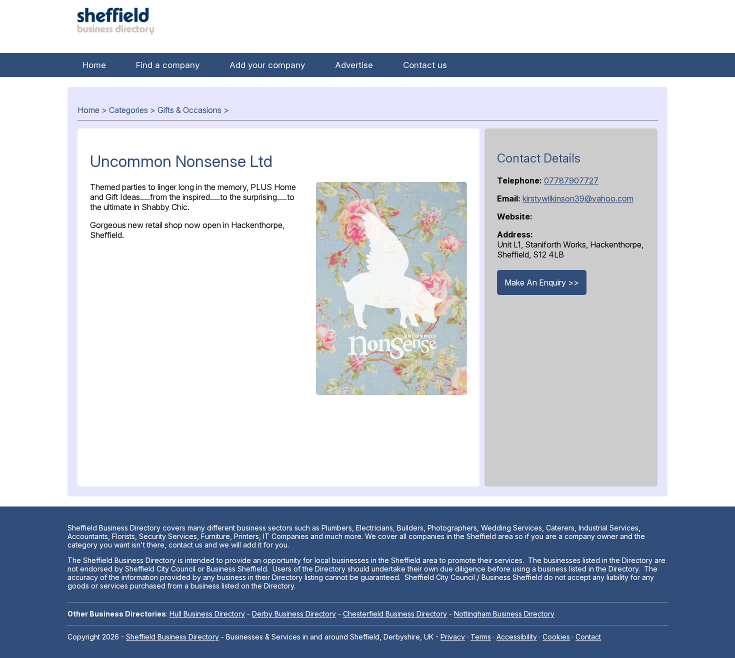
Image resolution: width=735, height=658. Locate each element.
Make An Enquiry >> (541, 283)
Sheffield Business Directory (172, 636)
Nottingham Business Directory (504, 614)
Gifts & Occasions (190, 110)
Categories (128, 110)
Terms (480, 636)
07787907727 (571, 181)
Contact (588, 636)
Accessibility (516, 636)
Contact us (425, 65)
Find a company (168, 65)
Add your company (267, 65)
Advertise (354, 65)
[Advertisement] (278, 508)
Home (94, 65)
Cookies (556, 636)
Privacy (452, 636)
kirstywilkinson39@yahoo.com (578, 199)
